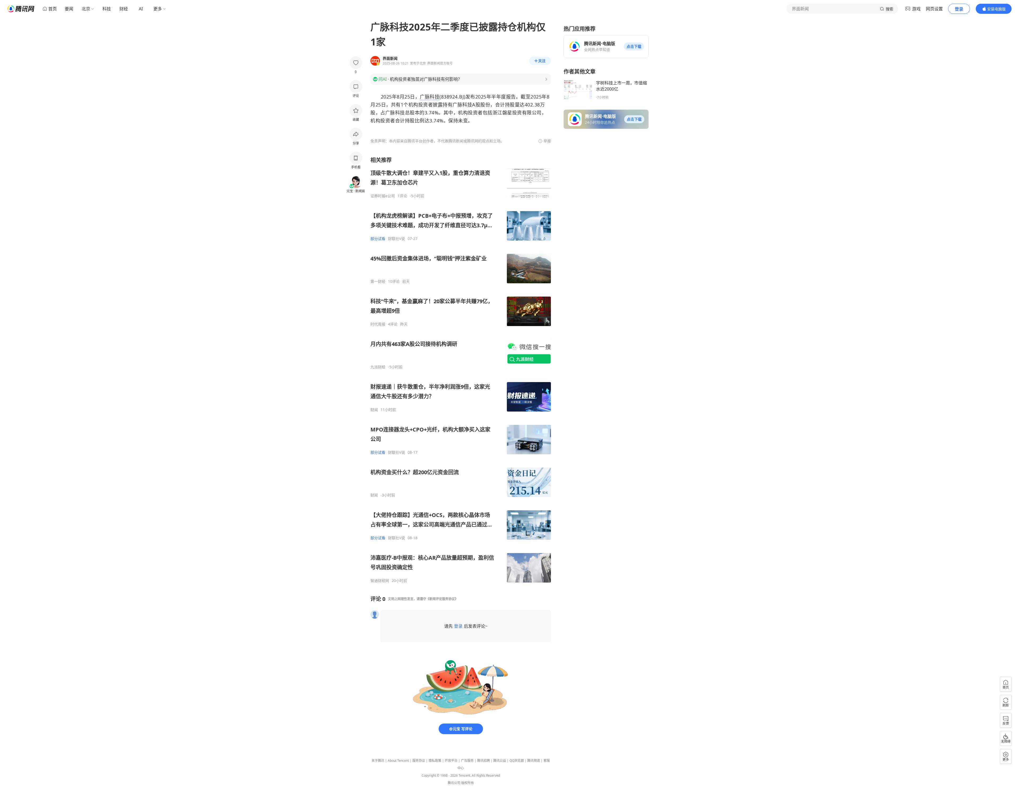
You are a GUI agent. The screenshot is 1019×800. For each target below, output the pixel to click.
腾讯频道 (533, 760)
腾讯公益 (499, 760)
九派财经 (377, 367)
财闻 (374, 410)
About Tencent (398, 760)
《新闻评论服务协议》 (442, 599)
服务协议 (418, 760)
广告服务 (467, 760)
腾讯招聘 (483, 760)
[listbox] (460, 370)
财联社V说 (396, 239)
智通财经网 (379, 581)
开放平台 (451, 760)
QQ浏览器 (517, 760)
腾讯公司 (454, 783)
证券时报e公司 (382, 196)
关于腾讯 (378, 760)
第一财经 (377, 281)
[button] (634, 46)
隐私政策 (435, 760)
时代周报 (377, 324)
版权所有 (467, 783)
